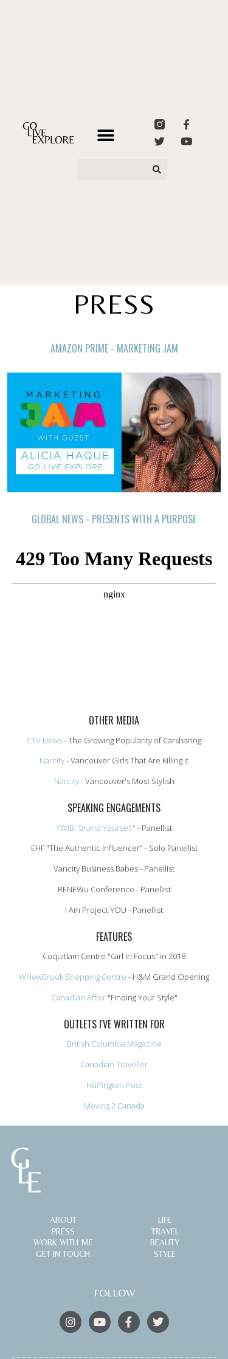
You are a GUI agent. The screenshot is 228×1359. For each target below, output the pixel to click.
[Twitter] (159, 141)
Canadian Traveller (114, 1064)
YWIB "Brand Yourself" (96, 827)
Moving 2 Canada (114, 1105)
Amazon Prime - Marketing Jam (114, 348)
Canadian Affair (79, 997)
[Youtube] (186, 141)
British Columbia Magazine (114, 1043)
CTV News (45, 740)
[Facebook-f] (186, 124)
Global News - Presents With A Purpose (114, 519)
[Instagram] (70, 1322)
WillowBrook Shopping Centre (73, 976)
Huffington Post (114, 1084)
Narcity (52, 760)
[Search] (157, 169)
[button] (106, 135)
